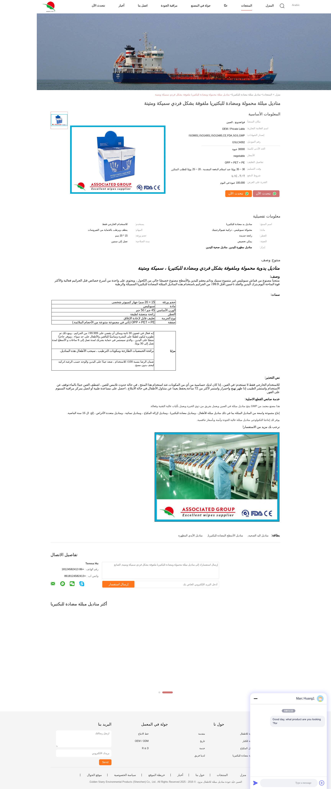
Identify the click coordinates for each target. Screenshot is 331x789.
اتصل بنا (142, 5)
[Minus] (255, 698)
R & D (145, 748)
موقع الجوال (94, 775)
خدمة (202, 748)
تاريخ (202, 741)
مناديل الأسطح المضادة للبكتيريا (225, 535)
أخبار (121, 5)
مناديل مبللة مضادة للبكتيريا (247, 755)
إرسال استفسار (118, 584)
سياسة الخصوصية (125, 775)
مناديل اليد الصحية (258, 535)
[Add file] (321, 783)
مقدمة (201, 733)
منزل (243, 775)
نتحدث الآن (98, 5)
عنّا (226, 5)
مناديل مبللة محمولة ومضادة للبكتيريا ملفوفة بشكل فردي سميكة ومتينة (192, 94)
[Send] (255, 783)
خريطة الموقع (156, 775)
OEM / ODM (142, 741)
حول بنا (200, 775)
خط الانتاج (143, 733)
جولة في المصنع (201, 5)
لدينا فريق (199, 755)
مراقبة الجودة (169, 5)
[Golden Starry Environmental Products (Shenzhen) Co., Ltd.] (50, 7)
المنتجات (246, 5)
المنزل (270, 5)
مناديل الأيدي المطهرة (190, 535)
